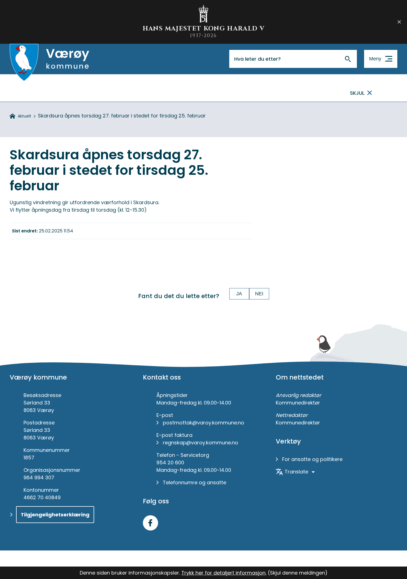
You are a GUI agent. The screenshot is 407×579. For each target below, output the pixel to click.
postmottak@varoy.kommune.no (203, 422)
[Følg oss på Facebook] (150, 523)
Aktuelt (24, 116)
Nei (259, 293)
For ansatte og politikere (312, 459)
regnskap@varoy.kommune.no (200, 442)
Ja (239, 293)
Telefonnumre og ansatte (194, 482)
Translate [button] (296, 471)
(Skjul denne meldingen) (298, 572)
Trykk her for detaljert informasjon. (223, 572)
